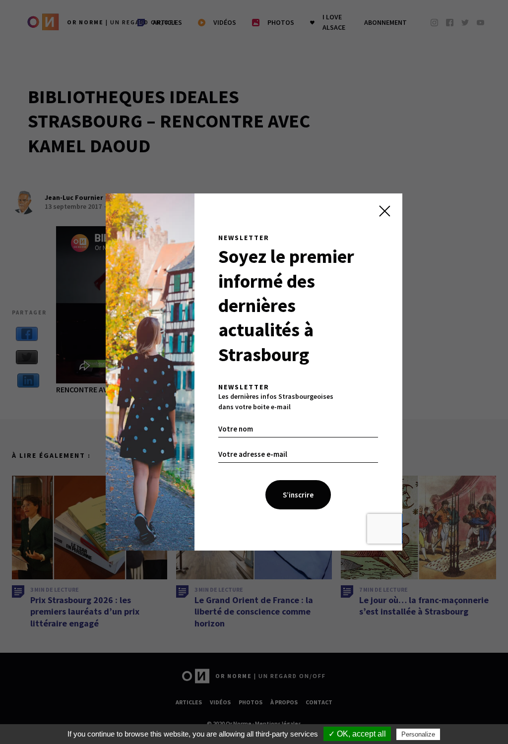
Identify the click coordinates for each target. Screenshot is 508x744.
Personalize (418, 734)
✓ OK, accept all (357, 734)
